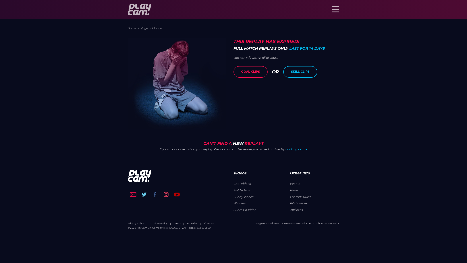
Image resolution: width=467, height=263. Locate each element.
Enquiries (192, 223)
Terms (177, 223)
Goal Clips (250, 71)
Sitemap (208, 223)
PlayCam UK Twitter (144, 194)
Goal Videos (242, 184)
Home (132, 28)
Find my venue (296, 149)
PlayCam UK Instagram (166, 194)
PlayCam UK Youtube (176, 194)
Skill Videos (242, 190)
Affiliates (296, 210)
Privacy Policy (136, 223)
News (294, 190)
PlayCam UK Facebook (155, 194)
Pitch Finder (299, 203)
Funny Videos (244, 197)
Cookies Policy (158, 223)
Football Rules (300, 197)
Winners (240, 203)
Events (295, 184)
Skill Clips (300, 71)
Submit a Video (245, 210)
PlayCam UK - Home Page (139, 9)
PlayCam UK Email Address (133, 194)
